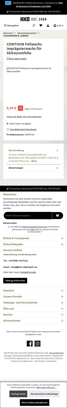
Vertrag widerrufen (15, 280)
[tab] (33, 156)
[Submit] (57, 215)
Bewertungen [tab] (16, 168)
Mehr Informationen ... (46, 387)
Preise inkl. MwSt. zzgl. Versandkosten (24, 116)
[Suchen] (33, 25)
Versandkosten (56, 352)
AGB (32, 229)
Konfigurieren (18, 394)
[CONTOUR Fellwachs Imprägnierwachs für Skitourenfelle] (33, 85)
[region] (33, 85)
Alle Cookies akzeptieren (34, 402)
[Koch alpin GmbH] (33, 58)
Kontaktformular (28, 272)
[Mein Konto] (48, 25)
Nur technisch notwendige (44, 394)
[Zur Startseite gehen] (33, 19)
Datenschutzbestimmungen (34, 227)
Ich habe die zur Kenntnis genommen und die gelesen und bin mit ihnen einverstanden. (35, 229)
